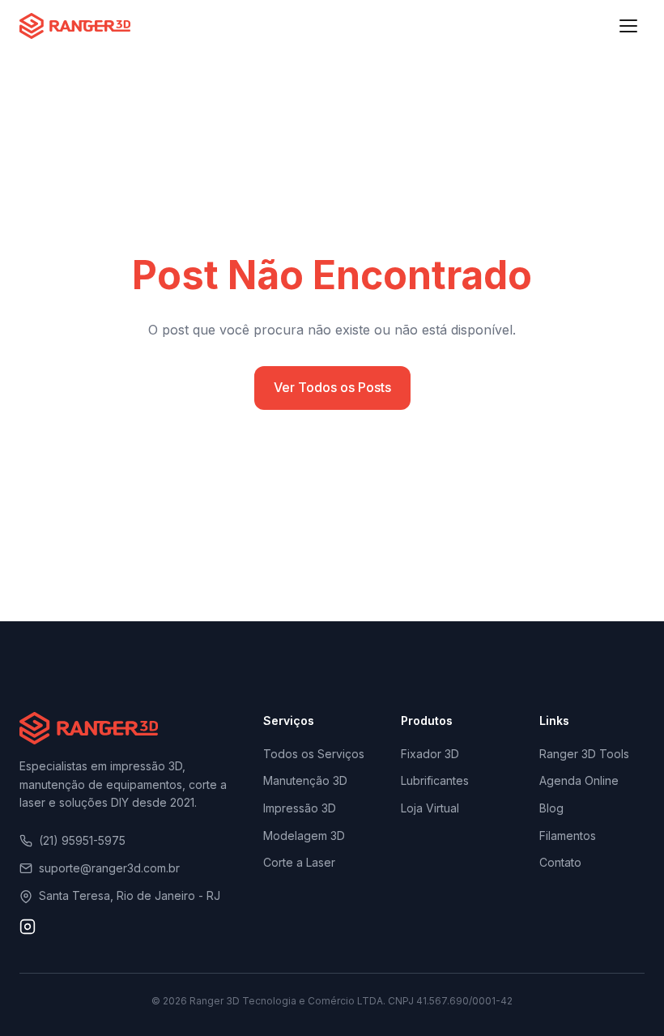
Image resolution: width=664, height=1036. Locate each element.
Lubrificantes (435, 780)
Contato (560, 862)
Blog (551, 808)
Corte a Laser (299, 862)
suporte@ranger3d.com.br (109, 868)
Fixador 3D (430, 754)
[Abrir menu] (628, 26)
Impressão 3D (299, 808)
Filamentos (567, 835)
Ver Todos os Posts (332, 387)
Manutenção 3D (305, 780)
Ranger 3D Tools (584, 754)
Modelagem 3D (304, 835)
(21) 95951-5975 (82, 840)
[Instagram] (27, 930)
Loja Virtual (430, 808)
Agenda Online (579, 780)
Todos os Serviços (313, 754)
